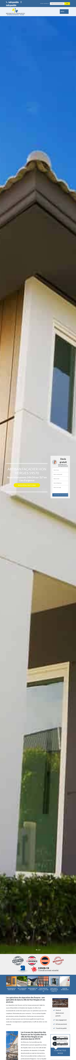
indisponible (13, 2)
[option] (38, 530)
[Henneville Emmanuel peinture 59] (15, 11)
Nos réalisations (27, 485)
